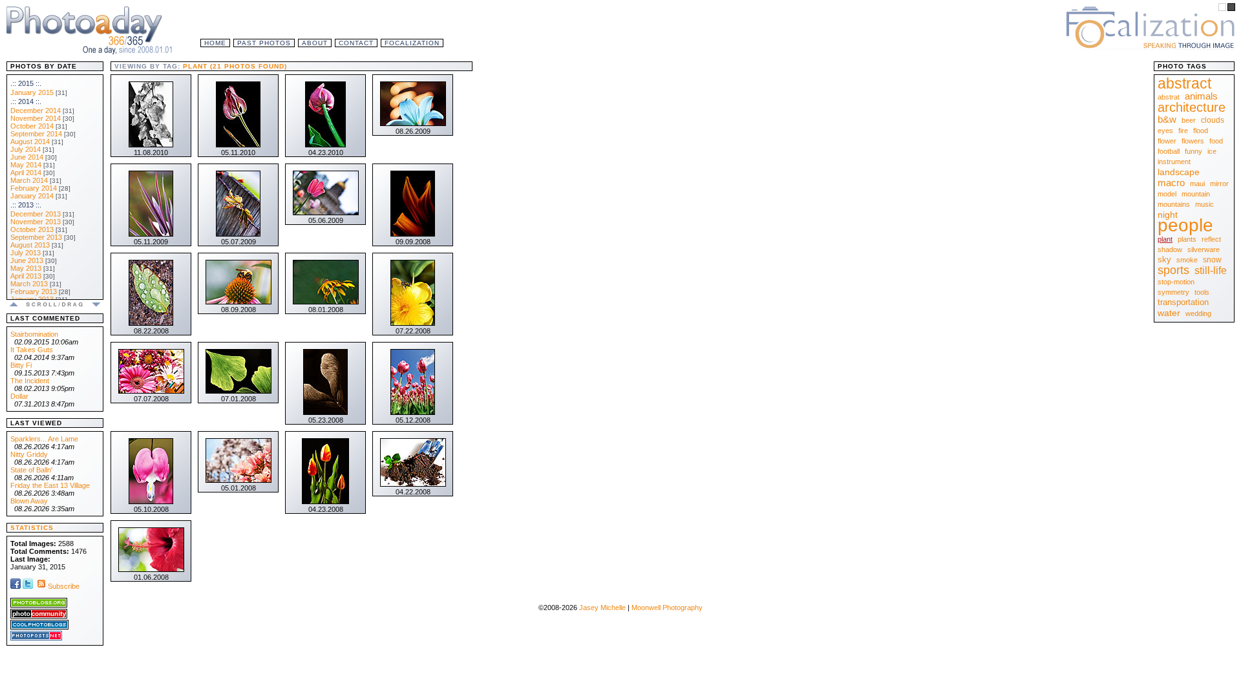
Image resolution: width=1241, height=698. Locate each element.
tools (1201, 292)
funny (1193, 151)
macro (1171, 182)
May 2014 (25, 165)
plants (1187, 239)
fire (1183, 130)
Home (215, 43)
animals (1201, 95)
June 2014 (26, 157)
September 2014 (36, 134)
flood (1200, 130)
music (1204, 204)
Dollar (19, 396)
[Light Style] (1222, 7)
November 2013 (35, 222)
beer (1189, 120)
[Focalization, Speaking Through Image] (1150, 25)
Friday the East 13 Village (50, 485)
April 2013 (25, 276)
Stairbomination (34, 334)
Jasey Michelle (602, 607)
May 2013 (25, 268)
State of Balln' (31, 470)
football (1169, 151)
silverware (1203, 249)
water (1169, 313)
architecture (1191, 107)
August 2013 (30, 245)
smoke (1187, 260)
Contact (356, 43)
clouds (1212, 120)
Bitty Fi (21, 365)
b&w (1167, 119)
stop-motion (1176, 282)
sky (1164, 259)
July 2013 (25, 253)
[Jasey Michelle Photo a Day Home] (90, 29)
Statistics (32, 527)
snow (1212, 259)
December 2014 (35, 110)
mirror (1219, 183)
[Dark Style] (1231, 7)
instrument (1174, 161)
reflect (1211, 239)
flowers (1193, 141)
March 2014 (29, 180)
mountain (1196, 194)
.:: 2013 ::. (25, 205)
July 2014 (25, 149)
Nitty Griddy (29, 454)
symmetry (1173, 292)
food (1216, 141)
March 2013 (29, 284)
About (315, 43)
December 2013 (35, 214)
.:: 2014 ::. (25, 101)
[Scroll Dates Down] (96, 306)
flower (1167, 141)
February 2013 (33, 291)
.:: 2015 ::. (25, 83)
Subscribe (64, 586)
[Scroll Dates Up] (13, 306)
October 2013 (32, 229)
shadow (1170, 249)
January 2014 (32, 196)
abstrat (1169, 97)
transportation (1183, 302)
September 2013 (36, 237)
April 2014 (25, 172)
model (1167, 194)
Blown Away (29, 501)
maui (1197, 183)
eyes (1165, 130)
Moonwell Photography (667, 607)
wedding (1198, 313)
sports (1173, 270)
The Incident (29, 381)
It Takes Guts (31, 350)
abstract (1184, 83)
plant (1165, 239)
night (1168, 214)
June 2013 (26, 260)
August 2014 (30, 141)
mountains (1174, 204)
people (1185, 225)
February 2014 (33, 188)
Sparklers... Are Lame (44, 439)
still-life (1210, 270)
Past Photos (264, 43)
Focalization (412, 43)
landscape (1179, 172)
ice (1211, 151)
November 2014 (35, 118)
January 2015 (32, 92)
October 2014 (32, 126)
